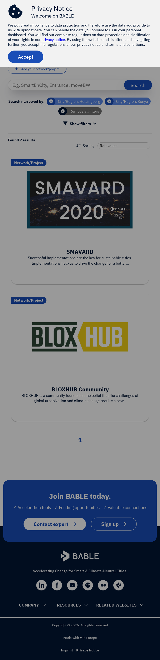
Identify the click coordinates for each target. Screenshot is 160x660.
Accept (25, 56)
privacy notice (53, 39)
